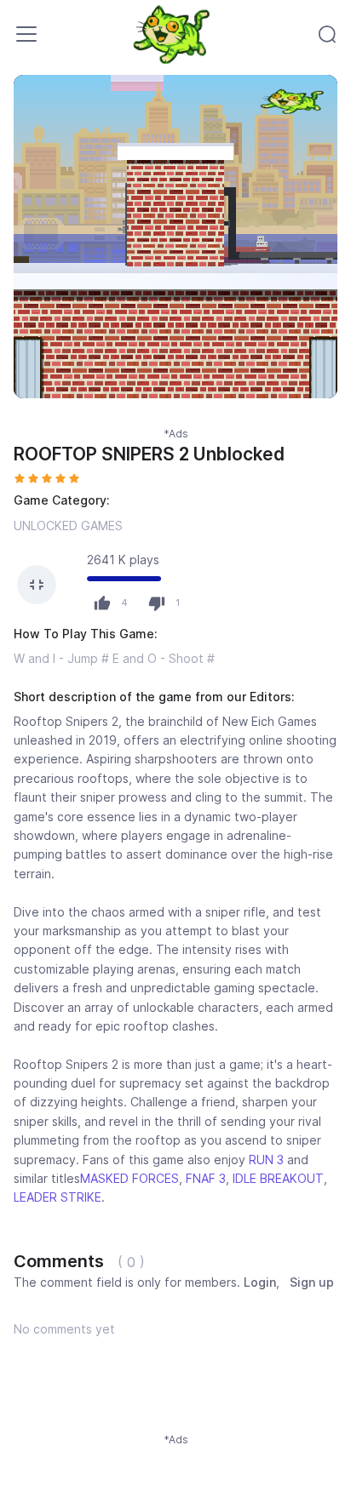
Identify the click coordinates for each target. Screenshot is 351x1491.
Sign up (312, 1282)
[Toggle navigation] (26, 34)
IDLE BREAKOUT (278, 1178)
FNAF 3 (206, 1178)
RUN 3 (266, 1159)
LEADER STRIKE (57, 1197)
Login (260, 1282)
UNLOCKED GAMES (68, 525)
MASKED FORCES (129, 1178)
